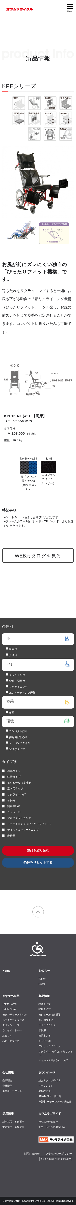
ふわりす (7, 1035)
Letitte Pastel (9, 1004)
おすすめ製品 (10, 996)
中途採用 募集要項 (13, 1127)
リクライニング (47, 1025)
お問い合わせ (32, 1153)
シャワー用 (45, 1041)
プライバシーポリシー (59, 1153)
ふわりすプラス (10, 1041)
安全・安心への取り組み (52, 1127)
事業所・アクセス (12, 1091)
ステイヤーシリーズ (13, 1019)
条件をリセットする (38, 862)
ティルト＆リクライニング (53, 1060)
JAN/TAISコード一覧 (50, 1096)
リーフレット (46, 1085)
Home (6, 970)
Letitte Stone (9, 1009)
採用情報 (8, 1113)
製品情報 (44, 996)
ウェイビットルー (12, 1030)
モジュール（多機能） (51, 1014)
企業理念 (7, 1080)
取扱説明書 (45, 1091)
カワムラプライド (50, 1113)
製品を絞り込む (38, 850)
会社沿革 (7, 1085)
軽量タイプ (45, 1009)
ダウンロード (47, 1072)
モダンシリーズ (10, 1025)
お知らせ (44, 970)
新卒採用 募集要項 (13, 1121)
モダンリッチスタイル (14, 1014)
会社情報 (8, 1072)
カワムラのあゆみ (48, 1121)
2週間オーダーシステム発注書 (55, 1101)
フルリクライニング (49, 1046)
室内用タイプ (46, 1019)
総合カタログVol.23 (49, 1080)
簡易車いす (45, 1035)
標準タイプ (45, 1004)
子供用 (42, 1030)
